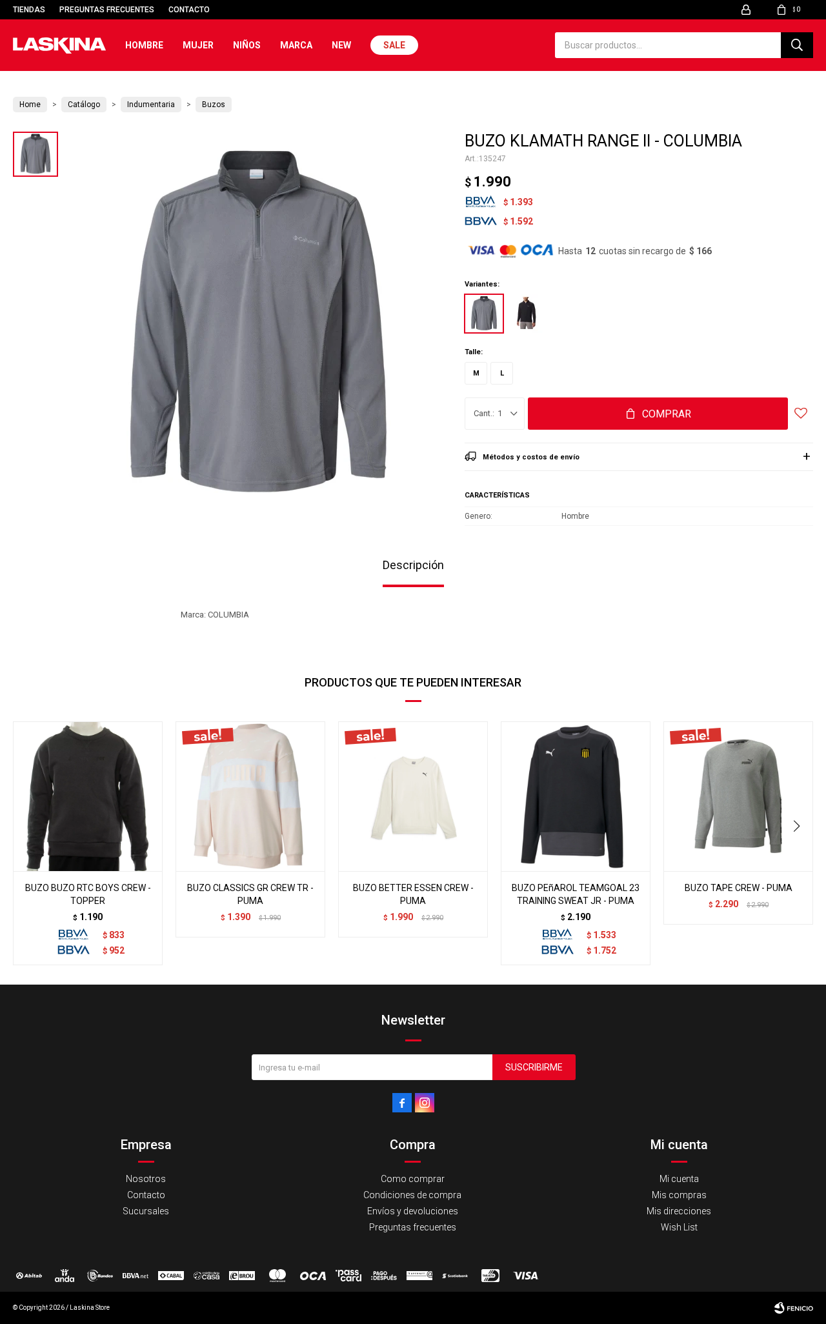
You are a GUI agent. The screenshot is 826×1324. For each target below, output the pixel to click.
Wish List (679, 1227)
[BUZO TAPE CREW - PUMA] (738, 796)
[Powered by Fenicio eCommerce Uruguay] (793, 1308)
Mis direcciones (679, 1211)
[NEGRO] (526, 313)
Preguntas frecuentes (106, 9)
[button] (797, 45)
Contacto (189, 9)
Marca (296, 45)
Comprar (666, 414)
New (341, 45)
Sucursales (146, 1211)
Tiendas (29, 9)
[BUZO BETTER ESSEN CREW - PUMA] (413, 796)
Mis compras (679, 1195)
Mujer (198, 45)
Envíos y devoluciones (412, 1211)
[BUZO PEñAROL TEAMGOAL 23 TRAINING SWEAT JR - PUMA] (575, 796)
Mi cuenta (679, 1179)
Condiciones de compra (412, 1195)
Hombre (144, 45)
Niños (247, 45)
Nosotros (146, 1179)
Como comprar (413, 1179)
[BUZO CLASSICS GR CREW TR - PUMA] (250, 796)
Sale (394, 45)
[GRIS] (484, 313)
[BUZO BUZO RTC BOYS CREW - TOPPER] (88, 796)
